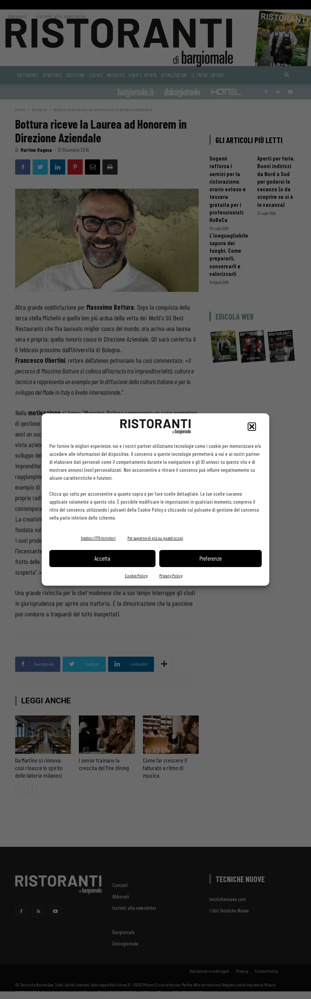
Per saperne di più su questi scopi (155, 537)
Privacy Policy (170, 575)
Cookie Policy (136, 575)
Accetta (102, 558)
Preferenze (210, 558)
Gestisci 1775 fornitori (98, 537)
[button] (252, 426)
